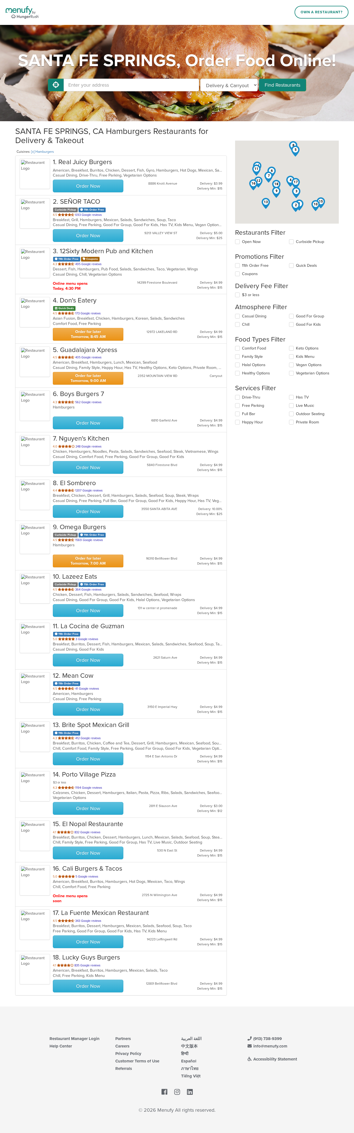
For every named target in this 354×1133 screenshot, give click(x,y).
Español (188, 1061)
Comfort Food (254, 348)
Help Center (61, 1046)
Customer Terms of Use (137, 1061)
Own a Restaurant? (322, 12)
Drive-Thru (251, 397)
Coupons (250, 273)
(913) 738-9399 (267, 1038)
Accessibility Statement (274, 1059)
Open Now (251, 241)
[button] (295, 206)
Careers (122, 1046)
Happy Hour (252, 422)
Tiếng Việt (191, 1075)
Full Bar (248, 414)
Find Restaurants (282, 85)
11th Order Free (255, 265)
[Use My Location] (56, 85)
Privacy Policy (128, 1053)
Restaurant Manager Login (75, 1038)
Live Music (305, 405)
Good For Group (310, 316)
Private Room (307, 422)
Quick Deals (306, 265)
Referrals (123, 1068)
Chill (245, 324)
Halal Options (254, 365)
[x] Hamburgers (42, 152)
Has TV (302, 397)
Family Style (252, 356)
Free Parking (253, 405)
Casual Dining (254, 316)
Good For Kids (308, 324)
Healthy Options (256, 373)
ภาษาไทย (190, 1068)
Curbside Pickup (310, 241)
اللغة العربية (191, 1038)
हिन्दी (184, 1053)
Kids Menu (305, 356)
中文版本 (189, 1046)
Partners (123, 1038)
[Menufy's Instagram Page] (177, 1092)
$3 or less (250, 295)
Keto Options (307, 348)
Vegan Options (309, 365)
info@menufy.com (269, 1046)
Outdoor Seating (310, 414)
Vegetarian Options (312, 373)
